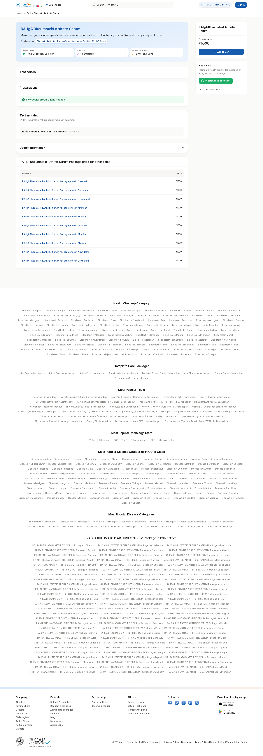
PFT (153, 440)
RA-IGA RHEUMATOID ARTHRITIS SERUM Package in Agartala (197, 647)
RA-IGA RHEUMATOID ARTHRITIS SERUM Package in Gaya (131, 569)
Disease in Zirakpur (131, 502)
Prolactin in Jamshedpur (44, 397)
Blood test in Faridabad (82, 320)
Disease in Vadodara (184, 498)
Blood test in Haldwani (32, 325)
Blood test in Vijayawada (179, 354)
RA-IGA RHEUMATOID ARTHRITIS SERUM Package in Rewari (68, 657)
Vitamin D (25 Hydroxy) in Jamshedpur (37, 411)
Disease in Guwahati (201, 468)
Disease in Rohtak (205, 493)
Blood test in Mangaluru (120, 335)
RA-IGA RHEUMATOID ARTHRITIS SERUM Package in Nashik (66, 618)
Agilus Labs (56, 725)
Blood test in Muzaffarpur (92, 339)
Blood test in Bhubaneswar (37, 315)
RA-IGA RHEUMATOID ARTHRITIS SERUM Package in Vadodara (68, 642)
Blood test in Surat (56, 354)
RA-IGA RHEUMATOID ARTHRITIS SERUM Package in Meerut (65, 608)
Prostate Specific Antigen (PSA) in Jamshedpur (83, 397)
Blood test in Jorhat (89, 330)
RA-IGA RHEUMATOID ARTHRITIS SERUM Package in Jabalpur (132, 584)
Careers (20, 728)
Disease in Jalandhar (175, 473)
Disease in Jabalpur (130, 473)
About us (20, 702)
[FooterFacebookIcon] (183, 702)
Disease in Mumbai (202, 483)
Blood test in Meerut (173, 335)
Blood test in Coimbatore (175, 315)
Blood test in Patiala (135, 344)
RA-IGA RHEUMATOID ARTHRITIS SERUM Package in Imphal (132, 657)
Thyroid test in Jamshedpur (42, 521)
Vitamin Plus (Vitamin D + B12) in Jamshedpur (155, 416)
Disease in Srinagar (99, 498)
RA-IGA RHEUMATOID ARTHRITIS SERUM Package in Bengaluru (131, 637)
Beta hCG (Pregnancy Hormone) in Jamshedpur (135, 397)
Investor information (139, 713)
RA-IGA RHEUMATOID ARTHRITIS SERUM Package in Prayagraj (64, 565)
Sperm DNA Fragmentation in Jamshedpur (202, 416)
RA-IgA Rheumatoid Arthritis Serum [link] (43, 13)
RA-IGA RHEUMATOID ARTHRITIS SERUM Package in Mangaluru (61, 662)
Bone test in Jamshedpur (133, 521)
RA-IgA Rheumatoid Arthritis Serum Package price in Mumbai (54, 234)
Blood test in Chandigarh (122, 315)
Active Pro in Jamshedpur (92, 373)
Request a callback (60, 706)
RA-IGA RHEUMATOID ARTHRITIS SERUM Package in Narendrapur (132, 550)
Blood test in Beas (205, 310)
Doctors (20, 709)
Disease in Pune (98, 493)
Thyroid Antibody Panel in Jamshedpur (85, 406)
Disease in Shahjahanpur (31, 498)
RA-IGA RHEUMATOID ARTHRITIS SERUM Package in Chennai (63, 545)
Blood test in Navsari (34, 344)
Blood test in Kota (230, 330)
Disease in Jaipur (152, 473)
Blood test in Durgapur (29, 320)
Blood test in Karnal (160, 330)
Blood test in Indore (133, 325)
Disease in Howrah (38, 473)
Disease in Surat (121, 498)
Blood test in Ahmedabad (81, 310)
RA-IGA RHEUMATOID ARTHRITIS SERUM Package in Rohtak (65, 667)
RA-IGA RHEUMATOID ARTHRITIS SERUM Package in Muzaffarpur (67, 613)
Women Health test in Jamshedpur (80, 526)
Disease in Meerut (108, 483)
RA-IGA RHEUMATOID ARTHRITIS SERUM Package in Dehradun (197, 555)
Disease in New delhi (180, 488)
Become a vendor (100, 706)
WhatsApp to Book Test (217, 80)
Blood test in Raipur (229, 344)
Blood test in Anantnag (181, 310)
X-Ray (92, 440)
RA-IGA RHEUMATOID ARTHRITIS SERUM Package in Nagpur (198, 613)
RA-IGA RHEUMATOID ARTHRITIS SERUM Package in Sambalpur (68, 652)
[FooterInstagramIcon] (176, 702)
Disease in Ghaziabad (108, 468)
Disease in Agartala (41, 459)
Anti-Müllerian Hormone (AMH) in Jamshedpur (138, 421)
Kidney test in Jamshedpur (192, 521)
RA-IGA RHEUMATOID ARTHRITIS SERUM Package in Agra (198, 652)
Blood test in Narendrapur (170, 339)
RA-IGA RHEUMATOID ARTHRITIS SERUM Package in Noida (66, 623)
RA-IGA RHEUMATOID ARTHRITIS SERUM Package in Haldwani (64, 579)
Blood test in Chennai (148, 315)
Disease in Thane (141, 498)
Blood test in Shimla (184, 349)
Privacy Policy (171, 742)
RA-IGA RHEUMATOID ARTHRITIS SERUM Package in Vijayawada (67, 647)
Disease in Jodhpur (33, 478)
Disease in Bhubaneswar (32, 464)
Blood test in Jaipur (182, 325)
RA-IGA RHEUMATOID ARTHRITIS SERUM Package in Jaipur (196, 584)
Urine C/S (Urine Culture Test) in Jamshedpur (165, 406)
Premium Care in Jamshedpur (124, 373)
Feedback (55, 713)
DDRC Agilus (22, 717)
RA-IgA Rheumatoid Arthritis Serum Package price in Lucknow (55, 225)
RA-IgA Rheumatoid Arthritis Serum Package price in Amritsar (54, 207)
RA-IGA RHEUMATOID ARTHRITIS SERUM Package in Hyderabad (197, 579)
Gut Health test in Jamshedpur (44, 526)
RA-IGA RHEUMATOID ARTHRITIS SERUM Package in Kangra (134, 652)
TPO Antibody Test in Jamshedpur (44, 406)
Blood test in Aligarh (131, 310)
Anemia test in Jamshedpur (220, 526)
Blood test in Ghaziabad (132, 320)
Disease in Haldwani (225, 468)
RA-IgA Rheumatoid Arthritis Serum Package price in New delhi (55, 252)
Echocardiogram (139, 440)
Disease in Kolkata (163, 478)
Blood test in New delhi (59, 344)
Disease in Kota (184, 478)
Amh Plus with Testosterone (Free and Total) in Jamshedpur (99, 416)
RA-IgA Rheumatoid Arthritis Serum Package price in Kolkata (54, 216)
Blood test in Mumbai (65, 339)
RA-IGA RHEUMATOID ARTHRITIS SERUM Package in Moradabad (195, 608)
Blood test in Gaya (107, 320)
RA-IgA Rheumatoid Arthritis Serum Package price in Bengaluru (55, 260)
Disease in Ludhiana (229, 478)
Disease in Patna (53, 493)
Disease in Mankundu (84, 483)
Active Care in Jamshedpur (62, 373)
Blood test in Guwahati (234, 320)
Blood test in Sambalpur (128, 349)
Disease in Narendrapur (83, 488)
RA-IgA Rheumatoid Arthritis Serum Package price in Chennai (54, 181)
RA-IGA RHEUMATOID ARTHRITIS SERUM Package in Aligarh (63, 560)
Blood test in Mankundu (147, 335)
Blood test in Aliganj (107, 310)
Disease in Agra (62, 459)
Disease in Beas (199, 459)
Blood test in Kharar (183, 330)
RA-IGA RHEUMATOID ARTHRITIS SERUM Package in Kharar (195, 657)
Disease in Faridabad (62, 468)
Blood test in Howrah (57, 325)
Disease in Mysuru (36, 488)
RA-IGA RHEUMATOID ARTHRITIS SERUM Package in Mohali (129, 608)
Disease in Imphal (86, 473)
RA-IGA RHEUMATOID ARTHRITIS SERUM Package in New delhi (196, 618)
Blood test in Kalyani (112, 330)
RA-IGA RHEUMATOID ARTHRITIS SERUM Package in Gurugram (132, 574)
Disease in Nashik (107, 488)
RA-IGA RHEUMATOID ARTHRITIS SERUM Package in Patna (68, 628)
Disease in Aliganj (109, 459)
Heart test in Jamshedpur (105, 521)
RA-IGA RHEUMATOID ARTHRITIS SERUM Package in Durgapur (131, 565)
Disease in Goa (130, 468)
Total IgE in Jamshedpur (99, 421)
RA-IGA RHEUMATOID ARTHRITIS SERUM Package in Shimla (67, 633)
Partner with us (99, 702)
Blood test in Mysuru (119, 339)
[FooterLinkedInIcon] (190, 702)
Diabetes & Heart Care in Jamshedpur (161, 373)
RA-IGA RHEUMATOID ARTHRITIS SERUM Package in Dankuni (131, 555)
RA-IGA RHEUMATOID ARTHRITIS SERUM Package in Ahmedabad (130, 662)
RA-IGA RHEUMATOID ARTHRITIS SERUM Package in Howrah (130, 579)
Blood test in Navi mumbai (224, 339)
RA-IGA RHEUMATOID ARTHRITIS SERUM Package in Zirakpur (128, 560)
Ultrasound (104, 440)
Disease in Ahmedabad (85, 459)
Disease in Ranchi (161, 493)
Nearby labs (56, 721)
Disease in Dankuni (184, 464)
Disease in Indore (107, 473)
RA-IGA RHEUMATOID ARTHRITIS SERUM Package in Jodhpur (68, 594)
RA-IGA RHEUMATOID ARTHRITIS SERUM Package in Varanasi (134, 642)
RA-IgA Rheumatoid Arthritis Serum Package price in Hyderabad (56, 199)
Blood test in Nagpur (143, 339)
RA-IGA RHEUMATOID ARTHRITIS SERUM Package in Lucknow (65, 603)
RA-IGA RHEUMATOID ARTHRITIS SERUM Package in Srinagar (195, 633)
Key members (23, 706)
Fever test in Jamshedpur (163, 521)
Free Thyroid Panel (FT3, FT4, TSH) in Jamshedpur (165, 402)
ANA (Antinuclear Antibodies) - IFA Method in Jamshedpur (106, 402)
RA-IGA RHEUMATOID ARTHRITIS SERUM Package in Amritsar (133, 589)
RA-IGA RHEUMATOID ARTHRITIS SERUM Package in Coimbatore (130, 545)
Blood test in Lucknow (41, 335)
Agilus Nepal (22, 721)
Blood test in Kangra (136, 330)
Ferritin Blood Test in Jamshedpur (179, 397)
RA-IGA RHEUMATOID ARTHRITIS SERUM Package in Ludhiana (131, 603)
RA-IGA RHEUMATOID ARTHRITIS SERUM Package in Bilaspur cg (132, 667)
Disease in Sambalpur (228, 493)
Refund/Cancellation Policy (232, 742)
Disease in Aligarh (131, 459)
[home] (29, 4)
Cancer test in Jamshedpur (189, 526)
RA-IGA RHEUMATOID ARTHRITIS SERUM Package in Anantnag (63, 672)
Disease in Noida (203, 488)
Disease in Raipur (118, 493)
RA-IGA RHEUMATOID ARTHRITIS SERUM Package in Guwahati (199, 574)
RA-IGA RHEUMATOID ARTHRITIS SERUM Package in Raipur (194, 628)
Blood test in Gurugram (207, 320)
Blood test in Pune (207, 344)
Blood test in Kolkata (207, 330)
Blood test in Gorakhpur (180, 320)
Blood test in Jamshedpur (37, 330)
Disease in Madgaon (34, 483)
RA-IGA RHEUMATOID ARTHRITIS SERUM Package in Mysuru (134, 613)
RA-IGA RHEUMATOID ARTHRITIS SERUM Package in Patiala (197, 623)
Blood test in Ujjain (101, 354)
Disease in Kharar (142, 478)
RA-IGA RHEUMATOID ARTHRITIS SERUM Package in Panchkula (131, 623)
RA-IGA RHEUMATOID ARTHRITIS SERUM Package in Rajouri (65, 550)
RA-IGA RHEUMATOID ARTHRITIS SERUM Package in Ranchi (198, 667)
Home (19, 13)
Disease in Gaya (85, 468)
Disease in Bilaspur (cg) (60, 464)
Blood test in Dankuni (202, 315)
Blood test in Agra (56, 310)
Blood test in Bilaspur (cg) (67, 315)
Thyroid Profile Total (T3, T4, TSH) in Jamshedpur (85, 411)
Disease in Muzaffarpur (227, 483)
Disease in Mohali (154, 483)
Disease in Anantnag (177, 459)
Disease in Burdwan (86, 464)
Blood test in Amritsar (155, 310)
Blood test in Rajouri (31, 349)
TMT (124, 440)
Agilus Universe (24, 725)
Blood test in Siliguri (207, 349)
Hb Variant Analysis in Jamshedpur (211, 402)
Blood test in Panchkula (109, 344)
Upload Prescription (60, 702)
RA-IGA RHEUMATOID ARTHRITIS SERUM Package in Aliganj (199, 550)
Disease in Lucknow (206, 478)
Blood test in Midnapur (198, 335)
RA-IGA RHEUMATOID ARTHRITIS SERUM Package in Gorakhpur (65, 574)
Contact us (21, 713)
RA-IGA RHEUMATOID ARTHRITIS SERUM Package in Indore (67, 584)
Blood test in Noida (84, 344)
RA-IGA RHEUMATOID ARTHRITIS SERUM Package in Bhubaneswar (200, 662)
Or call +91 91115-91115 (209, 89)
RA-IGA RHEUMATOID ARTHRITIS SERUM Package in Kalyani (196, 594)
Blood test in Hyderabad (84, 325)
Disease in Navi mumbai (132, 488)
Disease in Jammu (198, 473)
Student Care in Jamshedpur (229, 373)
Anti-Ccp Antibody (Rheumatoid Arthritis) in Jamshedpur (143, 411)
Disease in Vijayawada (233, 498)
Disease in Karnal (120, 478)
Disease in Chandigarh (111, 464)
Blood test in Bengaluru (229, 310)
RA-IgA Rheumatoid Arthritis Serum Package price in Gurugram (55, 190)
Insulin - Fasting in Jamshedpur (215, 397)
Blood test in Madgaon (93, 335)
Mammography (166, 440)
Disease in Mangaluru (59, 483)
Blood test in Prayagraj (182, 344)
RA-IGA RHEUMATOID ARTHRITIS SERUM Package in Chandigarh (131, 672)
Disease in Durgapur (233, 464)
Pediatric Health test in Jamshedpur (119, 526)
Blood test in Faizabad (56, 320)
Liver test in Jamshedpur (222, 521)
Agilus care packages (61, 709)
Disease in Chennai (135, 464)
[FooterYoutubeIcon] (170, 702)
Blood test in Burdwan (95, 315)
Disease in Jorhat (56, 478)
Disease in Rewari (183, 493)
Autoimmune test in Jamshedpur (156, 526)
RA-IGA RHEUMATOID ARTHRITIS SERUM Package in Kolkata (132, 599)
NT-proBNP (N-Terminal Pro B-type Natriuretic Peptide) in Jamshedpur (209, 411)
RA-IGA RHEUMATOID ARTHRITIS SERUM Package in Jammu (198, 589)
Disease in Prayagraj (76, 493)
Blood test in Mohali (223, 335)
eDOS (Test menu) (137, 706)
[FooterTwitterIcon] (197, 702)
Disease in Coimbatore (160, 464)
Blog (52, 717)
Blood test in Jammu (232, 325)
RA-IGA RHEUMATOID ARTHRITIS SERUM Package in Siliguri (131, 633)
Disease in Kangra (99, 478)
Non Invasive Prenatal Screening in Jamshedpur (59, 421)
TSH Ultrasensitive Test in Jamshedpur (54, 402)
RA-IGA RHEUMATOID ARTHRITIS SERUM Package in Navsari (130, 618)
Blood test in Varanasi (152, 354)
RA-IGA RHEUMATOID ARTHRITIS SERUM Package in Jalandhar (67, 589)
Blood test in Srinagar (231, 349)
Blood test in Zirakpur (206, 354)
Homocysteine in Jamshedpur (124, 406)
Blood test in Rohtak (102, 349)
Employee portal (136, 702)
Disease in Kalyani (77, 478)
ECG (116, 440)
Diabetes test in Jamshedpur (74, 521)
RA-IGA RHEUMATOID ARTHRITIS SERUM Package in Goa (198, 642)
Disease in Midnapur (131, 483)
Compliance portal (137, 709)
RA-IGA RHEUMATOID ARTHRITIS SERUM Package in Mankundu (199, 545)
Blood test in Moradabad (39, 339)
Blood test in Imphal (109, 325)
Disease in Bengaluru (221, 459)
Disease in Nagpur (58, 488)
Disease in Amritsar (153, 459)
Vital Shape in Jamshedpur (197, 373)
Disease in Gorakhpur (152, 468)
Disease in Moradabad (178, 483)
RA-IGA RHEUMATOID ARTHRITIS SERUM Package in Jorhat (132, 594)
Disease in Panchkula (226, 488)
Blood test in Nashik (197, 339)
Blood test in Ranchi (55, 349)
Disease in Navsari (156, 488)
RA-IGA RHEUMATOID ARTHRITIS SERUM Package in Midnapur (199, 672)
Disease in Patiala (33, 493)
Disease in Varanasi (208, 498)
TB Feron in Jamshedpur (52, 416)
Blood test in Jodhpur (64, 330)
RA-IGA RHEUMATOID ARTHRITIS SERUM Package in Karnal (68, 599)
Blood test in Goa (156, 320)
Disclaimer (186, 742)
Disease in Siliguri (77, 498)
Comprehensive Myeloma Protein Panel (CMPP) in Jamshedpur (196, 421)
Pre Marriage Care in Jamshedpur (132, 378)
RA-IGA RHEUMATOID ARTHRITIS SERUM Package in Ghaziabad (196, 569)
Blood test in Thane (78, 354)
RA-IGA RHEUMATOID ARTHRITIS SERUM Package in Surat (66, 637)
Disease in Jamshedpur (222, 473)
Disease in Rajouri (140, 493)
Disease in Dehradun (208, 464)
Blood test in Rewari (78, 349)
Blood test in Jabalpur (157, 325)
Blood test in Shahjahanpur (157, 349)
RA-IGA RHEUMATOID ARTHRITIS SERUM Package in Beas (133, 647)
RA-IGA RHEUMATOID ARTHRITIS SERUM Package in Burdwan (65, 555)
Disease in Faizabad (38, 468)
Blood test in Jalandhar (206, 325)
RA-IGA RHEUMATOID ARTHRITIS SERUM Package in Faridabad (66, 569)
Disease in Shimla (56, 498)
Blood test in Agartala (32, 310)
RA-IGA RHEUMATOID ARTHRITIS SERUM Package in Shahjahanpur (196, 560)
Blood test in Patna (158, 344)
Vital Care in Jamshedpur (32, 373)
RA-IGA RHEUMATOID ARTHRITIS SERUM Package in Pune (131, 628)
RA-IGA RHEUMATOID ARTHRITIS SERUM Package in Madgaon (197, 603)
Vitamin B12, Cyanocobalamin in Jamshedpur (213, 406)
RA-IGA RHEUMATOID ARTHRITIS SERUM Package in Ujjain (196, 637)
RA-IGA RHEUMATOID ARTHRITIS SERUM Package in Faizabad (198, 565)
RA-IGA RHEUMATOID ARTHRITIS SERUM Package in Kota (195, 599)
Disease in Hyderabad (62, 473)
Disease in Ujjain (162, 498)
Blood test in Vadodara (125, 354)
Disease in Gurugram (177, 468)
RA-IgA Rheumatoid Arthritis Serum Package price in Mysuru (54, 243)
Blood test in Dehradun (228, 315)
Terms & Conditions (205, 742)
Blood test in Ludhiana (67, 335)
